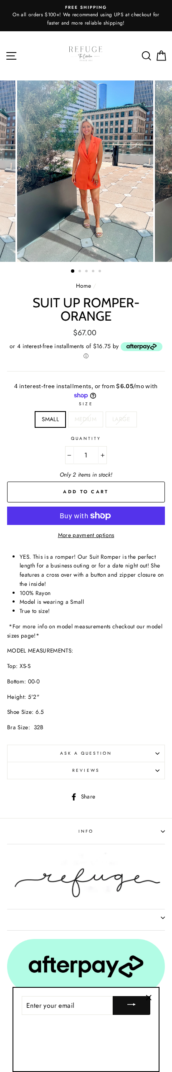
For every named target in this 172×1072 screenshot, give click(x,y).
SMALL (50, 419)
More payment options (86, 535)
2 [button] (80, 272)
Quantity (86, 438)
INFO (86, 831)
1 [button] (73, 271)
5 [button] (101, 272)
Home (83, 285)
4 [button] (94, 272)
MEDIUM (85, 419)
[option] (86, 171)
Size (86, 404)
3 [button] (87, 272)
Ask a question (86, 753)
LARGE (121, 419)
